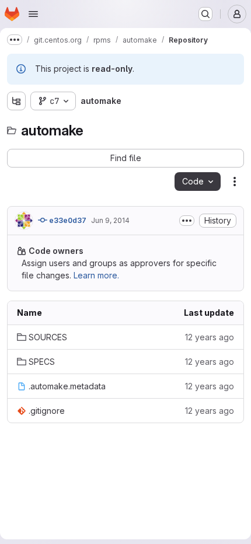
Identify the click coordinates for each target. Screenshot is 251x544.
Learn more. (96, 275)
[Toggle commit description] (186, 220)
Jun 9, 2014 (110, 220)
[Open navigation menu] (33, 14)
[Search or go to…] (205, 14)
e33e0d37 (66, 220)
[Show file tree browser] (16, 101)
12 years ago (209, 337)
